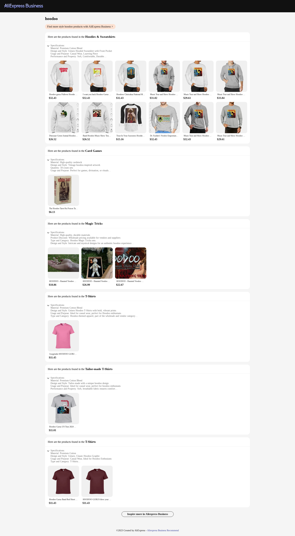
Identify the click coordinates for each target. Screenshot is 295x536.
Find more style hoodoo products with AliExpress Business (79, 26)
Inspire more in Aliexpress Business (147, 514)
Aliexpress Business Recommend (163, 530)
